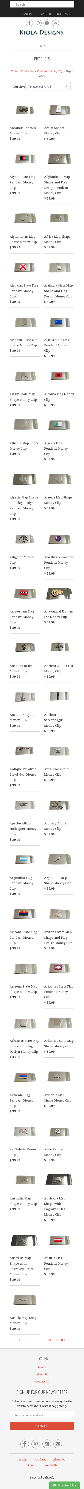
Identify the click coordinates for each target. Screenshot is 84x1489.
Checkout (64, 14)
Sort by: (19, 86)
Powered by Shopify (42, 1477)
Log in (27, 14)
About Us (42, 1374)
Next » (60, 1340)
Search (42, 1367)
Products (42, 59)
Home (23, 1459)
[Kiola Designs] (42, 33)
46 (49, 1340)
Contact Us (42, 1381)
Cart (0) (47, 14)
